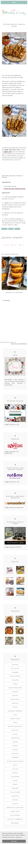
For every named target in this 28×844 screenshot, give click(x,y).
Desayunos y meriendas (15, 711)
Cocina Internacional (15, 687)
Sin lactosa (15, 668)
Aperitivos (15, 703)
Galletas (15, 769)
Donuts (15, 784)
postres (15, 695)
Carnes (11, 228)
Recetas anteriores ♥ (19, 344)
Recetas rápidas (15, 676)
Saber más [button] (19, 837)
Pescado (15, 749)
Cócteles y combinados (15, 819)
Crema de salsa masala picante (15, 188)
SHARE (7, 245)
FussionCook (15, 738)
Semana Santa (15, 811)
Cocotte (15, 803)
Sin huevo (15, 664)
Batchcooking (15, 815)
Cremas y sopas (15, 718)
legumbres (15, 757)
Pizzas (15, 765)
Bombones (15, 788)
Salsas (15, 734)
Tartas (15, 722)
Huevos (15, 780)
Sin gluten (15, 680)
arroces (15, 745)
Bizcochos (15, 753)
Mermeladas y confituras (15, 807)
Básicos (15, 772)
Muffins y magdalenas (15, 726)
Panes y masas (15, 699)
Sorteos (15, 799)
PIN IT (22, 245)
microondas (15, 823)
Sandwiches (15, 796)
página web (8, 151)
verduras (15, 691)
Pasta (15, 714)
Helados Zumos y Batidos (15, 761)
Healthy (17, 228)
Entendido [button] (14, 841)
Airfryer (4, 228)
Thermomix (15, 672)
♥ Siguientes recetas (8, 342)
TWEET (15, 245)
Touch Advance (15, 792)
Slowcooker (15, 776)
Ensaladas (15, 730)
